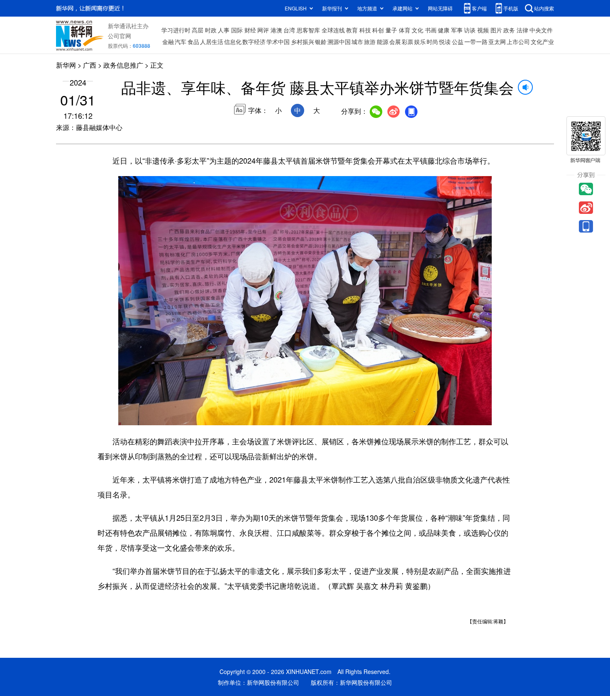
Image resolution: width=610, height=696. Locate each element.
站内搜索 (544, 8)
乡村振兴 (302, 41)
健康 (443, 30)
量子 (391, 30)
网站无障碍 (440, 8)
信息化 (233, 41)
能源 (382, 41)
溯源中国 (339, 41)
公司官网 (119, 36)
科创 (378, 30)
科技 (365, 30)
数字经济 (254, 41)
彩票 (407, 41)
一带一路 (476, 41)
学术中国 (278, 41)
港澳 (276, 30)
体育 (404, 30)
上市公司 (518, 41)
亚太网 (497, 41)
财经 (250, 30)
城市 (357, 41)
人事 (223, 30)
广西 (89, 65)
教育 (352, 30)
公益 (458, 41)
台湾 (289, 30)
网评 (263, 30)
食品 (193, 41)
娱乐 (420, 41)
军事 (457, 30)
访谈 (470, 30)
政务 (509, 30)
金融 (168, 41)
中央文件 (541, 30)
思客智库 (308, 30)
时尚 (432, 41)
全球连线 (333, 30)
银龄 (321, 41)
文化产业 (542, 41)
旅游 (370, 41)
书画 (431, 30)
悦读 (445, 41)
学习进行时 (175, 30)
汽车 (180, 41)
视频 (483, 30)
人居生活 (211, 41)
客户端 (479, 8)
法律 (522, 30)
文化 (417, 30)
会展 (395, 41)
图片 (496, 30)
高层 (197, 30)
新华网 (66, 65)
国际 (237, 30)
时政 (211, 30)
